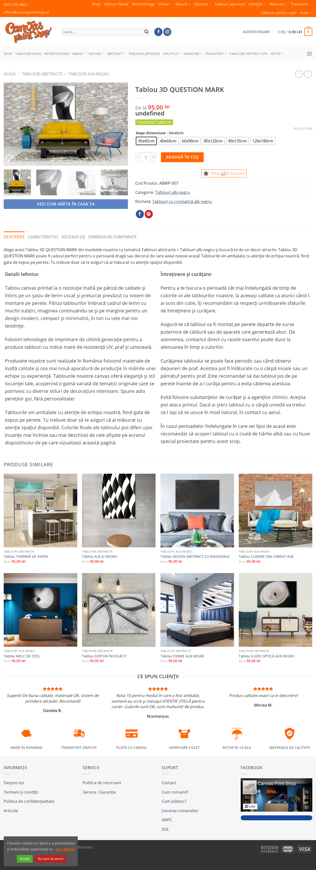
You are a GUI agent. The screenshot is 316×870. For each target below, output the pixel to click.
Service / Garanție (99, 792)
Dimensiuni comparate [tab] (112, 237)
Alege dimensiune (151, 133)
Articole (11, 810)
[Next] (119, 124)
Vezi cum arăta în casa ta (66, 204)
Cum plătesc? (174, 801)
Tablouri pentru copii (278, 12)
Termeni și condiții (21, 792)
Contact (169, 782)
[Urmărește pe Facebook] (158, 32)
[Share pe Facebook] (140, 214)
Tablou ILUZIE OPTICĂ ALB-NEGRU (267, 656)
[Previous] (12, 124)
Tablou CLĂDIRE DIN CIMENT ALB (266, 556)
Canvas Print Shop (27, 28)
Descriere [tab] (14, 237)
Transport (299, 4)
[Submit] (146, 32)
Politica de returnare (102, 782)
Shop (96, 4)
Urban (163, 4)
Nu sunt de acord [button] (50, 858)
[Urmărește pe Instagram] (167, 32)
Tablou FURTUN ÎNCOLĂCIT (104, 656)
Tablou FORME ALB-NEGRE (182, 656)
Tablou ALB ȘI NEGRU (99, 556)
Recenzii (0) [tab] (73, 237)
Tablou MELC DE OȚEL (22, 656)
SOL (165, 829)
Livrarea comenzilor (180, 810)
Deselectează (302, 128)
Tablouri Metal (116, 4)
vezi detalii (65, 849)
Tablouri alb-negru (88, 74)
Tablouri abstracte (42, 74)
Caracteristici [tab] (43, 237)
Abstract (201, 4)
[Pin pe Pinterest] (149, 214)
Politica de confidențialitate (29, 801)
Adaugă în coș (182, 157)
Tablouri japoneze (230, 4)
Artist (304, 12)
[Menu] (309, 53)
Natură (181, 4)
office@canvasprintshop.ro (26, 12)
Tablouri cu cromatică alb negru (182, 201)
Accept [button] (25, 858)
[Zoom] (10, 159)
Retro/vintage (143, 4)
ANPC (167, 820)
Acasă (10, 74)
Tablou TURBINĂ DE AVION (26, 556)
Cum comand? (175, 792)
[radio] (146, 141)
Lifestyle (255, 4)
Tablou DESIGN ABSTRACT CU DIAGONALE (195, 556)
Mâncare (276, 4)
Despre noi (14, 782)
